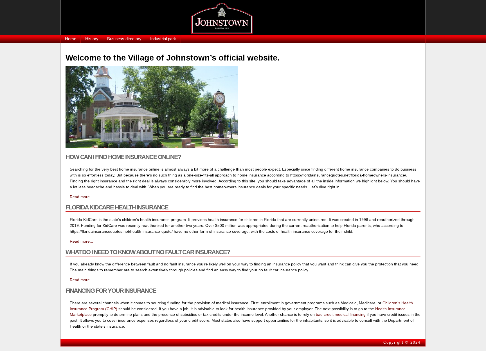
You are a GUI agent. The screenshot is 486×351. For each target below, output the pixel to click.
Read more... (81, 196)
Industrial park (163, 38)
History (91, 38)
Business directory (124, 38)
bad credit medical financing (341, 314)
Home (70, 38)
